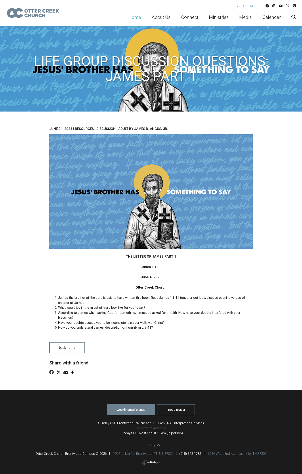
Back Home (67, 348)
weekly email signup (131, 410)
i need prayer (176, 410)
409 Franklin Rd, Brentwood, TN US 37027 (143, 454)
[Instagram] (273, 6)
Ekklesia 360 (151, 462)
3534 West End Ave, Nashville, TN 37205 (237, 454)
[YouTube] (281, 6)
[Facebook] (267, 6)
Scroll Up (149, 445)
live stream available (151, 428)
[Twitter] (287, 6)
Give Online (245, 6)
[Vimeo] (294, 6)
